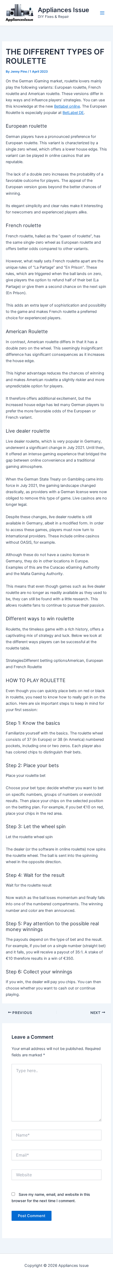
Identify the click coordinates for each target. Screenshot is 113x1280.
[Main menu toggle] (102, 12)
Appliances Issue (63, 10)
